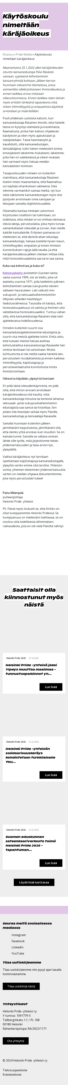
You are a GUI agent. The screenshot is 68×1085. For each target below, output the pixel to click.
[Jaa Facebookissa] (5, 560)
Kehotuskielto (13, 273)
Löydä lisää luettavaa (34, 882)
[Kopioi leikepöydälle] (17, 560)
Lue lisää (51, 687)
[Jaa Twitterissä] (9, 560)
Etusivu (8, 54)
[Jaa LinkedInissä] (13, 560)
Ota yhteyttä (15, 1041)
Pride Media (24, 54)
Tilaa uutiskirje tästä (21, 986)
